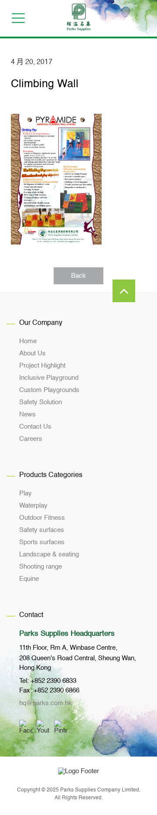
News (27, 414)
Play (25, 493)
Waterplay (33, 505)
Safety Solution (40, 402)
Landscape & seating (49, 554)
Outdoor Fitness (42, 518)
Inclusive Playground (48, 378)
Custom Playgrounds (49, 390)
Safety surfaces (41, 530)
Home (28, 341)
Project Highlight (42, 365)
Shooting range (40, 566)
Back (78, 276)
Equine (29, 579)
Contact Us (35, 426)
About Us (32, 353)
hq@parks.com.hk (45, 703)
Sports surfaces (42, 542)
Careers (30, 439)
